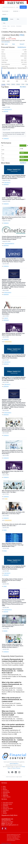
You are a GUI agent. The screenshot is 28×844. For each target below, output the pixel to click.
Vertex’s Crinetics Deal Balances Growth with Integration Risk (13, 625)
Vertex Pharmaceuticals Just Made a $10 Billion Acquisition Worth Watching (13, 334)
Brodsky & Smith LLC (7, 292)
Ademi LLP (6, 318)
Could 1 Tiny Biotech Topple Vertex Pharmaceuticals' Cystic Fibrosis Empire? (14, 198)
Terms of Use (9, 836)
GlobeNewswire (6, 184)
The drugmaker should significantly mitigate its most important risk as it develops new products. (14, 134)
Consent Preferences (6, 843)
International (18, 26)
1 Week (8, 84)
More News (22, 86)
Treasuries (5, 28)
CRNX (21, 35)
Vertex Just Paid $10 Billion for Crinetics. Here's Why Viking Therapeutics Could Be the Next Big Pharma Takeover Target (13, 260)
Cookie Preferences (15, 838)
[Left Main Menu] (2, 2)
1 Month (13, 84)
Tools (4, 23)
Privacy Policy (14, 836)
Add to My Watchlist (5, 42)
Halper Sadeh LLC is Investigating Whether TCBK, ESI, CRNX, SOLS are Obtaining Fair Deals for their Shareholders (14, 356)
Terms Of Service (16, 768)
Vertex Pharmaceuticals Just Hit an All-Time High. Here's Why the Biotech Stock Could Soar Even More (13, 126)
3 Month (18, 84)
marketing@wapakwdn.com (11, 825)
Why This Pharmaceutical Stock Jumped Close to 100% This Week (13, 491)
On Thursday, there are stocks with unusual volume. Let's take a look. (14, 524)
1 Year (23, 84)
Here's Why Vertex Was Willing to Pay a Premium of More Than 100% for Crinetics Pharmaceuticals (13, 429)
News (8, 26)
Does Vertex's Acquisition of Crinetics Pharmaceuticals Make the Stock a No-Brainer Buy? (12, 452)
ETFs (18, 19)
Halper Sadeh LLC (7, 182)
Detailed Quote (21, 47)
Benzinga (5, 550)
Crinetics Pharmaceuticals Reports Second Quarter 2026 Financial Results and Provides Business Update (13, 238)
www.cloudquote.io (14, 763)
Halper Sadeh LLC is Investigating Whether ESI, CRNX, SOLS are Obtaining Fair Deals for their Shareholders (14, 379)
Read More (22, 162)
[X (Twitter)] (8, 772)
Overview (4, 26)
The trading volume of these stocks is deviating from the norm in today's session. (12, 580)
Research (22, 44)
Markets (4, 19)
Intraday (3, 84)
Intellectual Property (8, 341)
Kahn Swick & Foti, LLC (8, 109)
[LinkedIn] (15, 772)
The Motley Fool (6, 138)
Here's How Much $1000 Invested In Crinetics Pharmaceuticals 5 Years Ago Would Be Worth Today (12, 545)
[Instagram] (19, 772)
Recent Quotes (5, 11)
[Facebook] (12, 772)
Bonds (6, 498)
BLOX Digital (13, 840)
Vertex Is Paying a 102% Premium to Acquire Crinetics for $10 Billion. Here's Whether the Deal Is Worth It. (12, 646)
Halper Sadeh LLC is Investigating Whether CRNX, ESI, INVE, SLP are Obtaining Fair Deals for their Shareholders (14, 567)
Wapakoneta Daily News (17, 834)
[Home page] (15, 2)
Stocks (11, 19)
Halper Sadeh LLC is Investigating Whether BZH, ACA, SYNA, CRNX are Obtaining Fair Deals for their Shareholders (14, 177)
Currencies (13, 26)
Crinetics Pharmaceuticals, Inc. (9, 243)
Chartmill (5, 530)
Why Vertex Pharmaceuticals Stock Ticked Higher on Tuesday (14, 217)
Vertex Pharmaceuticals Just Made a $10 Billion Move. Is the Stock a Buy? (13, 512)
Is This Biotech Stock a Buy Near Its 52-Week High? (13, 472)
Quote (6, 44)
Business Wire (6, 111)
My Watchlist (15, 11)
